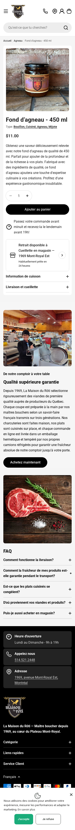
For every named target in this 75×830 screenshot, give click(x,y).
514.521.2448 (25, 660)
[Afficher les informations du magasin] (62, 255)
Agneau (18, 40)
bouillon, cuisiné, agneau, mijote (35, 126)
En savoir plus (26, 809)
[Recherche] (65, 27)
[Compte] (62, 11)
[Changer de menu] (5, 11)
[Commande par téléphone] (45, 11)
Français (9, 777)
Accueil (7, 40)
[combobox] (37, 27)
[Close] (71, 794)
